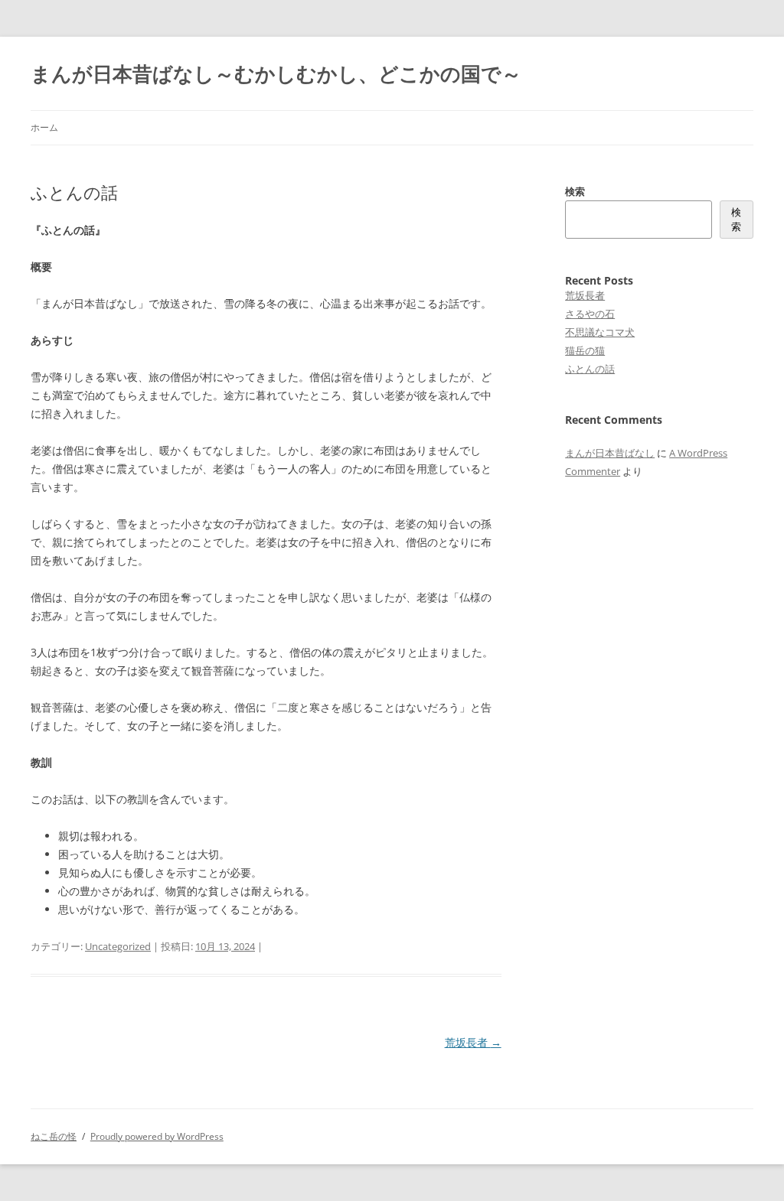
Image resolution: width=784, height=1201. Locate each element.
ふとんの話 (590, 369)
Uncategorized (118, 946)
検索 (575, 191)
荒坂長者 (473, 1042)
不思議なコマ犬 (600, 332)
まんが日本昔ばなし (610, 453)
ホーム (44, 127)
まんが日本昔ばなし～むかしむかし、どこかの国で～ (276, 73)
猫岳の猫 (585, 350)
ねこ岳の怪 (54, 1136)
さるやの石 (590, 314)
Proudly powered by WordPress (157, 1136)
